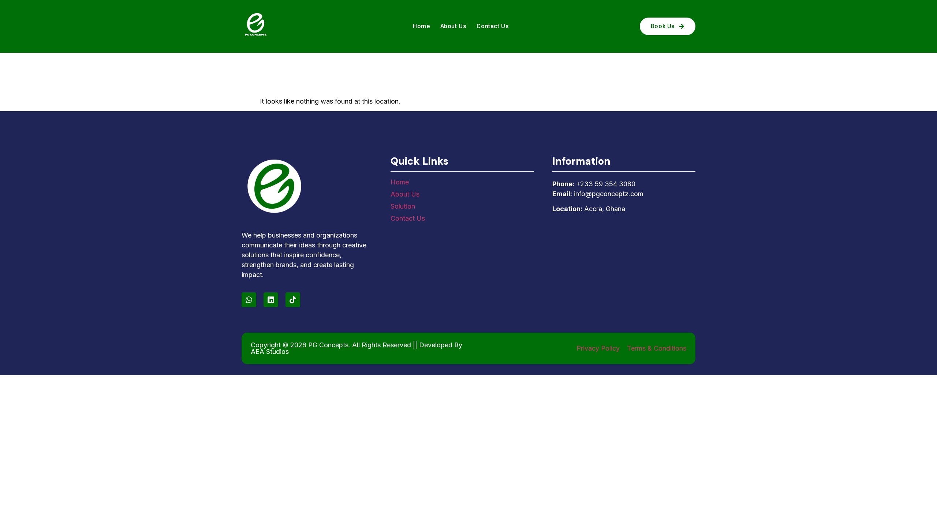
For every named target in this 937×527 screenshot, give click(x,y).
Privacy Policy (598, 348)
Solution (403, 206)
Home (421, 26)
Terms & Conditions (656, 348)
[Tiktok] (292, 299)
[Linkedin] (271, 299)
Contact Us (493, 26)
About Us (453, 26)
